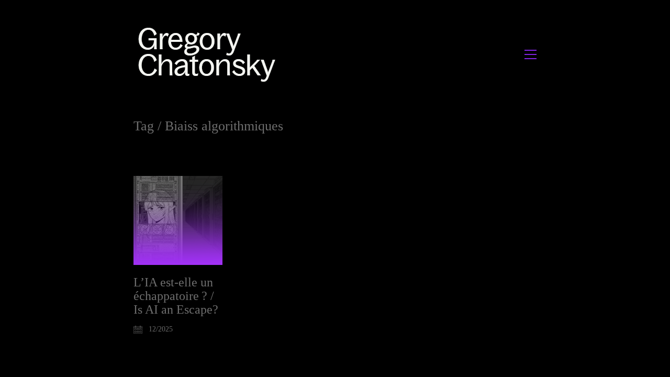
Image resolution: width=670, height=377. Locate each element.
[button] (530, 54)
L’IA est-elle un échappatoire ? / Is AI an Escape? (175, 296)
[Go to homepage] (209, 54)
